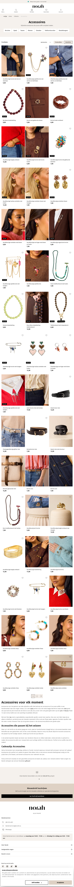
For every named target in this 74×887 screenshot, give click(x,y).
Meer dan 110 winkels (55, 1)
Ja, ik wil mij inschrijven (37, 796)
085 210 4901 (9, 822)
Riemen (30, 30)
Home (10, 16)
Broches (7, 30)
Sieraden (38, 30)
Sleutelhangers (63, 30)
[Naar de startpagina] (38, 6)
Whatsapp (9, 829)
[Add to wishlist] (22, 47)
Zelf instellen (36, 882)
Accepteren (60, 882)
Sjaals (15, 30)
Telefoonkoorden (50, 30)
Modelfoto (68, 42)
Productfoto (58, 42)
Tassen (22, 30)
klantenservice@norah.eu (13, 826)
